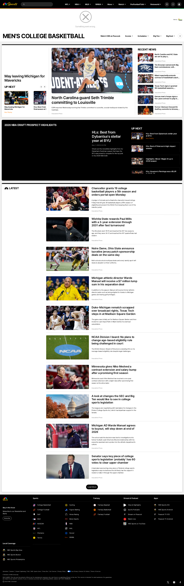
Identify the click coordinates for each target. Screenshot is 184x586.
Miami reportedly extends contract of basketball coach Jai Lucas (166, 76)
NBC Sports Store (36, 571)
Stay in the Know (9, 508)
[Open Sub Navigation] (70, 4)
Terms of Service (95, 571)
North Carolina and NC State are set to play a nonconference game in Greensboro (166, 55)
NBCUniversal (14, 574)
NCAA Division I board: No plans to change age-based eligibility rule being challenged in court (113, 340)
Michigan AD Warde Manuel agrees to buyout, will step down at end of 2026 (114, 428)
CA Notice (86, 571)
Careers (11, 571)
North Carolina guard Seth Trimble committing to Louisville (83, 100)
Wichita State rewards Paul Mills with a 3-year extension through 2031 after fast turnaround (112, 222)
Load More (92, 487)
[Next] (44, 86)
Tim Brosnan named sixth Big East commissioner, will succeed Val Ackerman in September (167, 66)
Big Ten (156, 36)
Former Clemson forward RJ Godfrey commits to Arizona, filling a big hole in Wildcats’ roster (166, 108)
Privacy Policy (62, 571)
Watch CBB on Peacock (110, 36)
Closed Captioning (20, 571)
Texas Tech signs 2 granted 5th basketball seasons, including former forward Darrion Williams (166, 87)
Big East (169, 36)
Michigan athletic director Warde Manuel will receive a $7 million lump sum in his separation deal (114, 281)
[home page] (10, 4)
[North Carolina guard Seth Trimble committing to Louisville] (92, 70)
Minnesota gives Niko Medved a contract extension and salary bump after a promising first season (114, 370)
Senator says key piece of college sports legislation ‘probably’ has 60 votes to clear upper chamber (113, 459)
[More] (167, 4)
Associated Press (57, 113)
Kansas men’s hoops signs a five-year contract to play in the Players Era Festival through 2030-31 (166, 97)
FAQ (28, 571)
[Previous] (41, 86)
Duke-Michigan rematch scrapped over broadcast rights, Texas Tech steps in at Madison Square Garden (114, 311)
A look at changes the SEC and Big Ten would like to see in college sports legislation (113, 399)
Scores (128, 36)
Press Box (45, 571)
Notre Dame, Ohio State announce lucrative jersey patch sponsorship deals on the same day (113, 251)
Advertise (5, 571)
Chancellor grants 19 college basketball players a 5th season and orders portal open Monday (114, 191)
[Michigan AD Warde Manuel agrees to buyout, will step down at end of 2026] (67, 436)
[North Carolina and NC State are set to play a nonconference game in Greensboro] (145, 57)
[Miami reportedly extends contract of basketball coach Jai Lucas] (145, 78)
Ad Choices (53, 571)
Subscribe (7, 518)
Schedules (142, 36)
